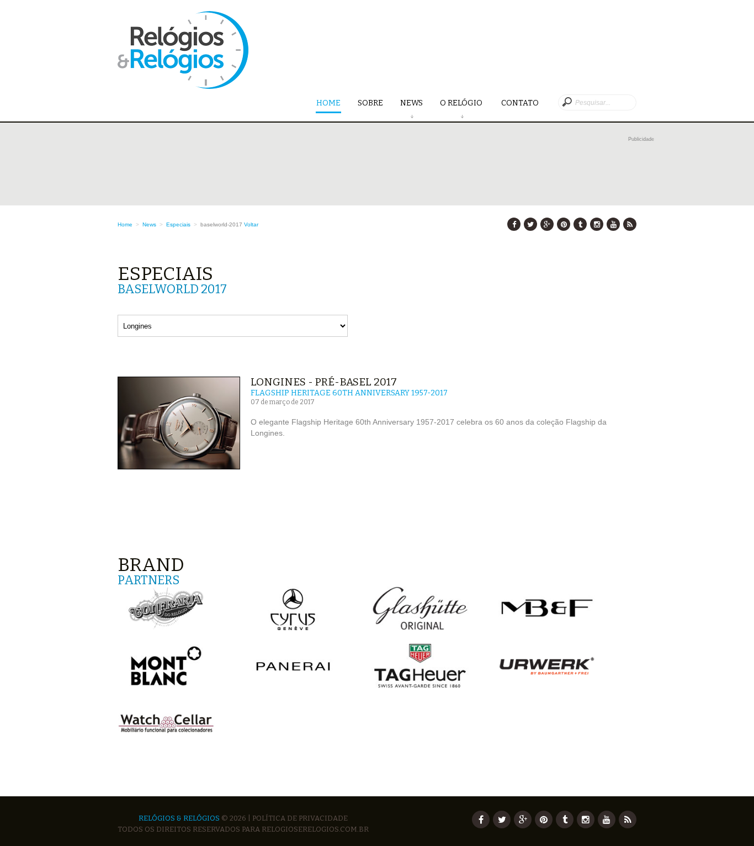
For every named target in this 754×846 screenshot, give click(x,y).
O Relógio (462, 103)
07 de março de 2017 (283, 402)
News (411, 103)
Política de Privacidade (300, 818)
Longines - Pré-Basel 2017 (324, 382)
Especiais (178, 224)
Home (328, 103)
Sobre (370, 103)
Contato (520, 103)
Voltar (251, 224)
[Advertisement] (386, 169)
